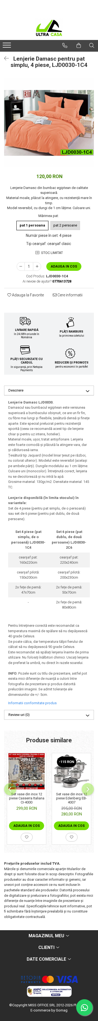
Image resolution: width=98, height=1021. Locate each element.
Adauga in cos (64, 266)
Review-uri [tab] (19, 715)
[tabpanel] (49, 122)
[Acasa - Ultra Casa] (49, 27)
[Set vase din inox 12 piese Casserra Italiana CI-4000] (26, 771)
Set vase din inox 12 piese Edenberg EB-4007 (71, 798)
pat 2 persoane (65, 225)
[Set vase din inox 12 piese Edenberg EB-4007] (71, 771)
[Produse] (7, 47)
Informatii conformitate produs (32, 703)
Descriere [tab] (15, 390)
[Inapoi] (4, 58)
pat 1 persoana (32, 225)
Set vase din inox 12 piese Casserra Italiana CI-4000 (26, 798)
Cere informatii (69, 295)
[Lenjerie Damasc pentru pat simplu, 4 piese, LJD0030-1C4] (49, 122)
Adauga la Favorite (27, 295)
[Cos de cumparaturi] (79, 45)
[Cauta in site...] (91, 45)
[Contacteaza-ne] (65, 45)
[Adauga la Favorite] (27, 837)
